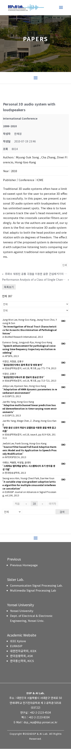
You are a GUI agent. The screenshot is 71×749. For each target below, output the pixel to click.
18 (34, 503)
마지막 (52, 503)
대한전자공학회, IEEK (23, 651)
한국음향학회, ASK (21, 656)
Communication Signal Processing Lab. (36, 585)
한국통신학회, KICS (22, 661)
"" (29, 330)
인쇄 (64, 265)
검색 (62, 512)
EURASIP (16, 646)
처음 (17, 503)
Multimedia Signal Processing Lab (33, 590)
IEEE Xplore (18, 641)
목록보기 (9, 287)
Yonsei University (21, 611)
